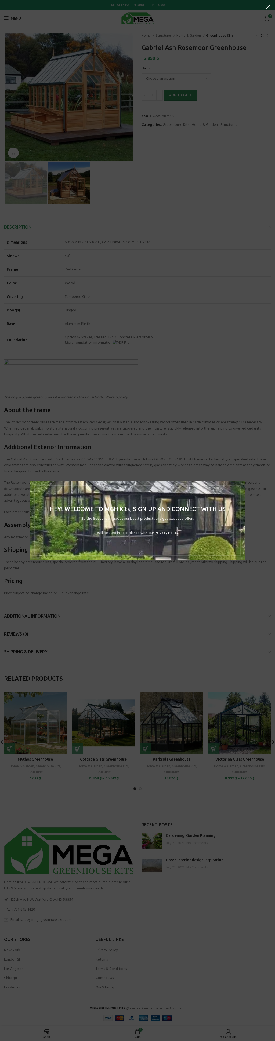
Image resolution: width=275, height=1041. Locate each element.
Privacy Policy (166, 533)
